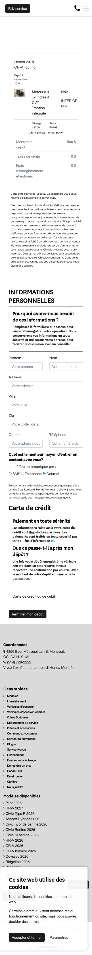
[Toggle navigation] (86, 8)
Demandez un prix (18, 765)
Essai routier (14, 776)
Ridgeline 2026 (17, 862)
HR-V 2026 (14, 840)
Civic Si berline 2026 (22, 835)
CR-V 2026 (14, 846)
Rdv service (17, 8)
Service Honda (16, 749)
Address (15, 377)
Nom (53, 358)
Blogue (11, 744)
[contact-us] (77, 8)
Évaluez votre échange (21, 760)
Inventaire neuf (16, 701)
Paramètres (59, 937)
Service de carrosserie (21, 738)
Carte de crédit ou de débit (34, 596)
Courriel (15, 435)
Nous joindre (14, 787)
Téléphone (57, 435)
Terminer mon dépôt (28, 614)
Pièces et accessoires (20, 728)
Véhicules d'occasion (20, 706)
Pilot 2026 (13, 803)
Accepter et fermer (27, 937)
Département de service (22, 722)
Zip (11, 415)
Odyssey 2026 (16, 856)
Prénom (15, 358)
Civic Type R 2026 (19, 813)
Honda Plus (14, 771)
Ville (12, 396)
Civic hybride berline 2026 (26, 824)
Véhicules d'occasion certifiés (25, 712)
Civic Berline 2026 (20, 830)
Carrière (11, 781)
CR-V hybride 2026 (20, 851)
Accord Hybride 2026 (22, 819)
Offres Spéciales (17, 717)
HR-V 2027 (14, 808)
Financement (15, 755)
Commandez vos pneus (21, 733)
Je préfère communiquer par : (32, 467)
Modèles (12, 696)
